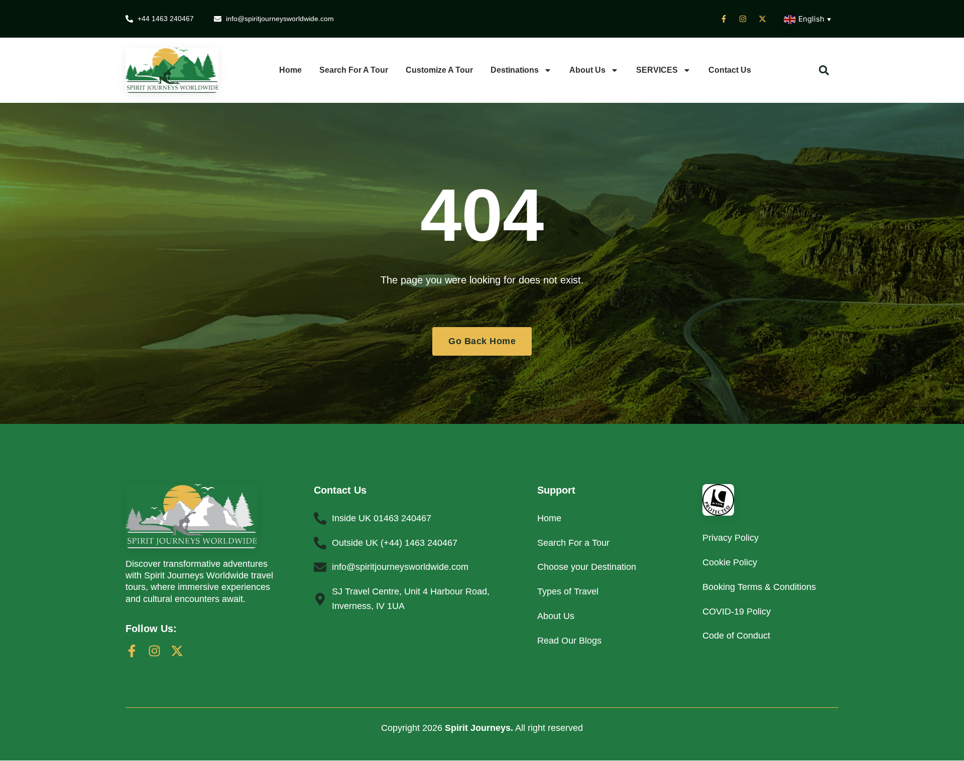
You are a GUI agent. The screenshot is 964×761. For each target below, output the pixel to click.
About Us (587, 70)
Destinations (515, 70)
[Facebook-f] (132, 651)
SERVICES (657, 70)
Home (290, 70)
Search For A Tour (353, 70)
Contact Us (729, 70)
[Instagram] (154, 651)
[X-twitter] (177, 651)
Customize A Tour (439, 70)
